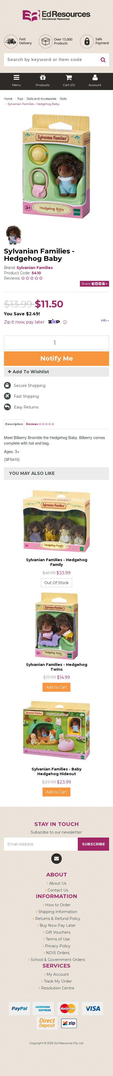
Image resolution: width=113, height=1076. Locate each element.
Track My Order (57, 981)
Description (14, 424)
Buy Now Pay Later (57, 925)
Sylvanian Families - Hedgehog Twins (56, 667)
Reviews (32, 424)
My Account (57, 974)
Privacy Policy (57, 946)
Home (8, 99)
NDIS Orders (57, 952)
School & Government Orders (57, 959)
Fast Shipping (26, 396)
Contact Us (57, 890)
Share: (86, 284)
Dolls (63, 99)
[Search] (103, 59)
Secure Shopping (29, 385)
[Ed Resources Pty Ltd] (56, 11)
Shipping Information (57, 911)
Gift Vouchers (57, 932)
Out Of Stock (56, 582)
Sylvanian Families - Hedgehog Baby (33, 104)
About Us (57, 883)
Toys (20, 99)
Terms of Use (57, 939)
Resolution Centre (57, 988)
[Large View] (14, 234)
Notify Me (56, 358)
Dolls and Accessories (41, 99)
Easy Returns (26, 407)
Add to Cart (56, 687)
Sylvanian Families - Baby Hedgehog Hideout (56, 771)
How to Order (57, 905)
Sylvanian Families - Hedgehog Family (56, 562)
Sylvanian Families (35, 267)
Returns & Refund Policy (57, 918)
